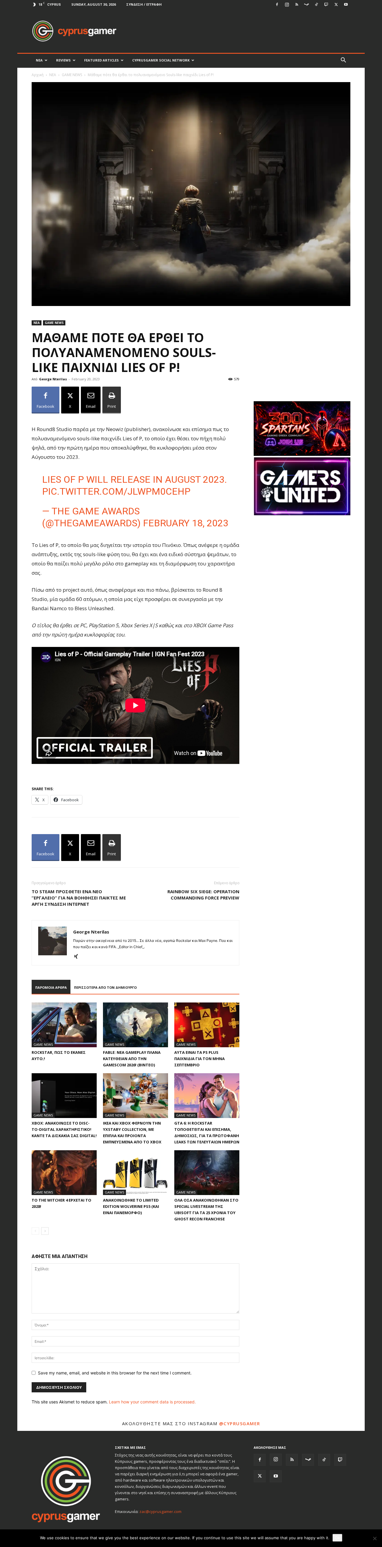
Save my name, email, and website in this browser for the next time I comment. (115, 1372)
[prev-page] (35, 1231)
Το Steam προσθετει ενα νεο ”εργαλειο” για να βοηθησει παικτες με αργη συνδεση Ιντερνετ (79, 897)
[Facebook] (276, 4)
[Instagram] (286, 4)
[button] (343, 61)
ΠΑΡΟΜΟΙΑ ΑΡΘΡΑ (51, 987)
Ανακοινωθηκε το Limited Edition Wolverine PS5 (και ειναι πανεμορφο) (131, 1206)
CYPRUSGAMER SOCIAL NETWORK (161, 60)
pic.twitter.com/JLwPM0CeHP (116, 491)
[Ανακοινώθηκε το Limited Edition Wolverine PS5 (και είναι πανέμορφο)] (135, 1172)
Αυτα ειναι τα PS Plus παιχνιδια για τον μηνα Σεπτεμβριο (199, 1059)
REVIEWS (63, 60)
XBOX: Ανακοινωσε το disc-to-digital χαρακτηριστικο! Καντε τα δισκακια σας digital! (64, 1129)
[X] (336, 4)
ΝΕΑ (39, 60)
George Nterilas (53, 379)
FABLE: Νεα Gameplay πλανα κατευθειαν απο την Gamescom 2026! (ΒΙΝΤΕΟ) (132, 1059)
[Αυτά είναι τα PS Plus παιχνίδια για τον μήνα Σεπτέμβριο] (206, 1024)
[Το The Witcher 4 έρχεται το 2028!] (64, 1172)
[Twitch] (326, 4)
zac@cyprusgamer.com (160, 1511)
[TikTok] (316, 4)
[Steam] (306, 4)
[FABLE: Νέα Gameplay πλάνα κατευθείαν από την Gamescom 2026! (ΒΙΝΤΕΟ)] (135, 1024)
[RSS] (296, 4)
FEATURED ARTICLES (101, 60)
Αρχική (38, 74)
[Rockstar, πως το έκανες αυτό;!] (64, 1024)
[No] (375, 1538)
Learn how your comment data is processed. (152, 1401)
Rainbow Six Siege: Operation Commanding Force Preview (203, 894)
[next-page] (45, 1231)
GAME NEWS (72, 74)
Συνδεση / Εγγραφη (144, 4)
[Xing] (78, 956)
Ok (337, 1537)
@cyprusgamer (239, 1423)
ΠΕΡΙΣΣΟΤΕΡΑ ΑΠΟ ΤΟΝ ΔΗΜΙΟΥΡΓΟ (105, 987)
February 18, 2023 (185, 523)
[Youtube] (345, 4)
